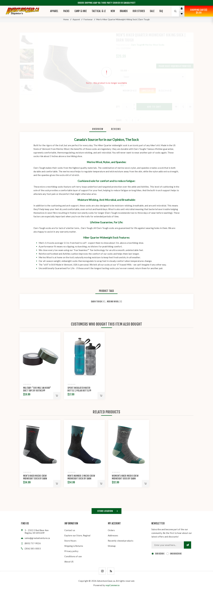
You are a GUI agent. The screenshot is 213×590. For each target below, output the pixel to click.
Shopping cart (198, 11)
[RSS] (110, 571)
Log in (183, 8)
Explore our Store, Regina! (77, 535)
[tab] (97, 129)
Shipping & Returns (73, 546)
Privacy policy (71, 551)
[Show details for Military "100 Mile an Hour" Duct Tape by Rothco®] (40, 356)
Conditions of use (73, 556)
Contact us (69, 530)
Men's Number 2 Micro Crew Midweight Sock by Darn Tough (81, 478)
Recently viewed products (120, 540)
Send (187, 545)
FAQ (161, 11)
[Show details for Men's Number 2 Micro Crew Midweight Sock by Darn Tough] (84, 444)
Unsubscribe (176, 553)
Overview (97, 129)
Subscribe (159, 553)
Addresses (113, 535)
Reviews (116, 129)
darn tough (96, 301)
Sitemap (112, 546)
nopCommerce (113, 585)
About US (69, 561)
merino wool (113, 301)
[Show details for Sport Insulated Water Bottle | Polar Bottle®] (84, 356)
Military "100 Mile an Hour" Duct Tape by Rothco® (37, 389)
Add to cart (56, 395)
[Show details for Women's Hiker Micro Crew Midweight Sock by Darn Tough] (128, 444)
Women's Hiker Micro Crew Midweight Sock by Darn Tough (125, 478)
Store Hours (70, 540)
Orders (111, 530)
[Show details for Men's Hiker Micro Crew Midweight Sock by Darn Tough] (40, 444)
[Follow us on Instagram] (102, 571)
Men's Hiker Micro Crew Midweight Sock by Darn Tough (35, 478)
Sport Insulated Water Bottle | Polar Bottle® (79, 389)
